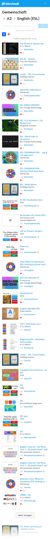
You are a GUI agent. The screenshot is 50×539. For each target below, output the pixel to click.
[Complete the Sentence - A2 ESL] (10, 375)
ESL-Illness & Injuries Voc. (32, 43)
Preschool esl (26, 293)
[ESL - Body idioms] (10, 189)
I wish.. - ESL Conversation (32, 74)
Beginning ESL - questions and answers (32, 340)
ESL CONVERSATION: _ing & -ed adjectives (34, 153)
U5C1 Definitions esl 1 (30, 324)
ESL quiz (24, 416)
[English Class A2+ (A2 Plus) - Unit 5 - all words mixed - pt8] (10, 451)
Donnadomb (29, 391)
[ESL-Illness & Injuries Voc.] (10, 48)
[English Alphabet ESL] (10, 313)
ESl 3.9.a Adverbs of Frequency (29, 279)
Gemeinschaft (14, 12)
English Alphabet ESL (30, 308)
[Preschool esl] (10, 298)
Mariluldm (28, 49)
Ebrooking (28, 347)
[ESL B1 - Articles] (10, 64)
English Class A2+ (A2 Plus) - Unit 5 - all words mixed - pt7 (33, 464)
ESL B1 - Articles (27, 59)
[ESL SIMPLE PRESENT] (10, 110)
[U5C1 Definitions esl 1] (10, 329)
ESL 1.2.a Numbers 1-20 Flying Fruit (31, 121)
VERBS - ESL (25, 494)
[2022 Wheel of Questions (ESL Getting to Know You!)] (10, 266)
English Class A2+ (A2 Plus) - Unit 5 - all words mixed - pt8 (33, 448)
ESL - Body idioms (28, 184)
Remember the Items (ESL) (33, 215)
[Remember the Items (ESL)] (10, 220)
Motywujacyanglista (33, 455)
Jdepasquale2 (30, 437)
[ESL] (10, 390)
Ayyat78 (27, 378)
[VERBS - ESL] (10, 499)
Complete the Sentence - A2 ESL (34, 371)
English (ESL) (28, 18)
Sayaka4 (27, 422)
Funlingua (28, 129)
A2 (9, 18)
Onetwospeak (30, 205)
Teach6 (27, 360)
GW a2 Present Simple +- (32, 231)
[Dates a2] (10, 251)
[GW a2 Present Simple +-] (10, 236)
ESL (21, 385)
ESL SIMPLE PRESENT (30, 105)
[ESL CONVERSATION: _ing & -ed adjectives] (10, 157)
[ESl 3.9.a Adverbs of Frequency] (10, 282)
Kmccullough (30, 500)
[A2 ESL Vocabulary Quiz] (10, 204)
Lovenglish (29, 270)
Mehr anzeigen (25, 515)
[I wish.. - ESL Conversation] (10, 79)
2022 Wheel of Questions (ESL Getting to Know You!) (33, 263)
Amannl (27, 330)
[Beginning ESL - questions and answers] (10, 344)
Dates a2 (24, 246)
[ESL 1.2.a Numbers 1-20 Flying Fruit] (10, 125)
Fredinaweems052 (32, 95)
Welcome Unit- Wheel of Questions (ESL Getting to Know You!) (32, 480)
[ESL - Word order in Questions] (10, 141)
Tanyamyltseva (31, 299)
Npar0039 (28, 406)
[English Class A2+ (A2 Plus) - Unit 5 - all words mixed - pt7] (10, 467)
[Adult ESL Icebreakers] (10, 94)
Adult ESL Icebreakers (30, 89)
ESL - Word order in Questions (29, 137)
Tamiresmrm (29, 314)
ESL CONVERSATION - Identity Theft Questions (32, 169)
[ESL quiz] (10, 421)
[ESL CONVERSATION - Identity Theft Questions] (10, 173)
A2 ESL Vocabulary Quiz (31, 199)
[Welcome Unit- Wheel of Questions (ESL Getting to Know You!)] (10, 483)
